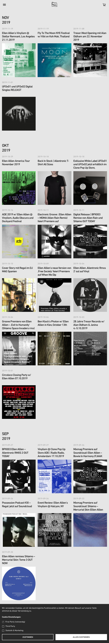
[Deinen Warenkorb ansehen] (103, 6)
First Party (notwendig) (15, 622)
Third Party (10, 626)
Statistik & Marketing (14, 630)
